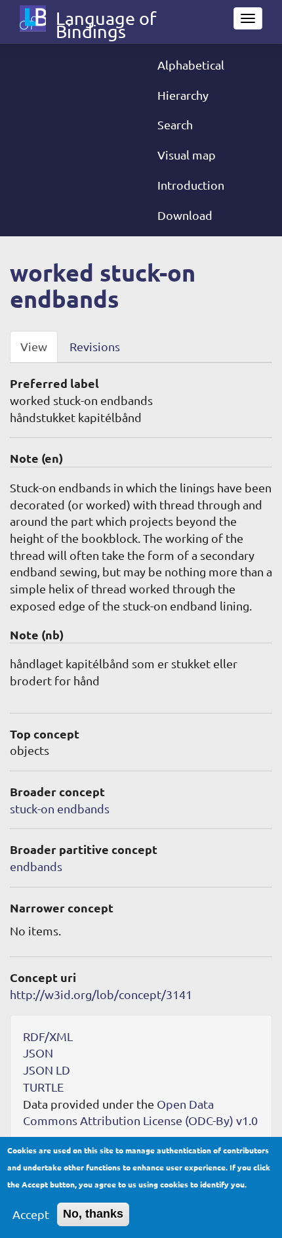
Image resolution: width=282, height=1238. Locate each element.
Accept (30, 1214)
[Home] (33, 18)
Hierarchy (183, 95)
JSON (38, 1052)
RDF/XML (48, 1036)
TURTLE (43, 1087)
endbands (36, 866)
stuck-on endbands (60, 808)
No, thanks (93, 1213)
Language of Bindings (106, 21)
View (33, 346)
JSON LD (46, 1070)
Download (184, 215)
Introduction (190, 185)
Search (175, 124)
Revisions (95, 346)
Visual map (186, 154)
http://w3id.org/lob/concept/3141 (101, 994)
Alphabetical (190, 65)
